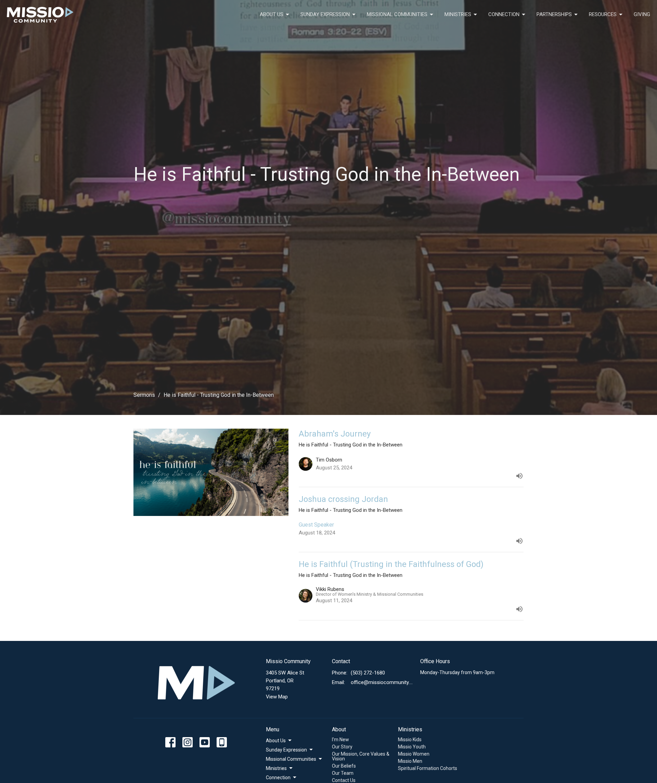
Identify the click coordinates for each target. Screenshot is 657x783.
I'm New (340, 739)
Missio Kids (410, 739)
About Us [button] (276, 740)
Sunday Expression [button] (286, 750)
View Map (277, 697)
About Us (271, 14)
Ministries (458, 14)
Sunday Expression (325, 14)
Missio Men (410, 761)
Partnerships (554, 14)
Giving (642, 14)
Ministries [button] (276, 768)
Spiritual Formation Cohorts (427, 768)
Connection (503, 14)
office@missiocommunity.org (382, 682)
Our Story (342, 746)
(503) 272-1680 (368, 673)
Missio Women (413, 754)
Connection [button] (278, 777)
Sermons (144, 395)
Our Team (342, 773)
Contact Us (344, 780)
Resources (603, 14)
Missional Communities (397, 14)
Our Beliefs (344, 766)
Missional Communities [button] (291, 759)
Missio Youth (412, 746)
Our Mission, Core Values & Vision (360, 756)
